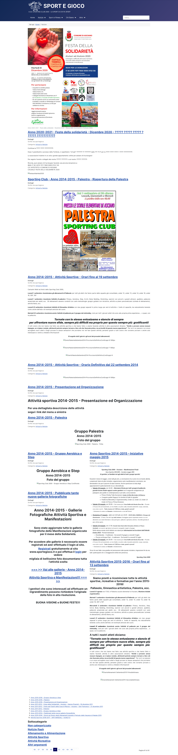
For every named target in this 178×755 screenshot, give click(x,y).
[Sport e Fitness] (62, 17)
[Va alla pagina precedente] (31, 748)
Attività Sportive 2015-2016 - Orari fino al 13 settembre (120, 563)
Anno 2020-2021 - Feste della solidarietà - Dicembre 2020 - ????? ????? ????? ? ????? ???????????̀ (85, 133)
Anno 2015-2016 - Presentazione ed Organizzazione (49, 702)
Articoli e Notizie (41, 144)
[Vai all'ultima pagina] (77, 748)
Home (32, 17)
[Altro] (84, 17)
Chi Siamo (70, 17)
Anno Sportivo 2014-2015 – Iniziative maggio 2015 (116, 455)
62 (59, 749)
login (78, 551)
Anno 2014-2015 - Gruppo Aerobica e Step (55, 455)
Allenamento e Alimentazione (46, 733)
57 (39, 749)
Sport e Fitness (55, 17)
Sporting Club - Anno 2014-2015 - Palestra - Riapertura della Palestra (78, 179)
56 (35, 749)
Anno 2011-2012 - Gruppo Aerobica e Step (46, 711)
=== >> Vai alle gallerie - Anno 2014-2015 (58, 571)
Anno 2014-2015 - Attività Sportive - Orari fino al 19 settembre (73, 277)
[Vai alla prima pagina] (29, 748)
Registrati (44, 548)
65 (72, 749)
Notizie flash (36, 729)
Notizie (40, 17)
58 (43, 749)
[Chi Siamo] (75, 17)
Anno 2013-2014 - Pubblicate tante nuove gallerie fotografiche (53, 713)
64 (68, 749)
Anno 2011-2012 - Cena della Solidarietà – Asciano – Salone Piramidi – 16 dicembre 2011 (62, 704)
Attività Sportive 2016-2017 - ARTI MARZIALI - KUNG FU (50, 717)
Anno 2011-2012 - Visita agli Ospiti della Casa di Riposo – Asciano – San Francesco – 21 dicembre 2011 (67, 706)
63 (63, 749)
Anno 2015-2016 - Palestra (40, 700)
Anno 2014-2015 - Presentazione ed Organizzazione (66, 387)
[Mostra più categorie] (149, 732)
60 (51, 749)
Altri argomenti (37, 744)
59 (47, 749)
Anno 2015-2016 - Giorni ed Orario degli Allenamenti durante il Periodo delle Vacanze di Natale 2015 (66, 715)
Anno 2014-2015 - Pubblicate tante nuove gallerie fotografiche (53, 494)
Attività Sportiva (38, 737)
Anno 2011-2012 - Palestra (40, 709)
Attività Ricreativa (39, 740)
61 (55, 749)
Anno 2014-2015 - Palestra (47, 417)
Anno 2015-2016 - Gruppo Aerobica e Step (46, 698)
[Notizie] (44, 17)
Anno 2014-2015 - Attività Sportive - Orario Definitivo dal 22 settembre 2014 (83, 365)
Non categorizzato (39, 725)
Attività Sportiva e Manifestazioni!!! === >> (58, 579)
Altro (81, 17)
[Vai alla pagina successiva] (75, 748)
